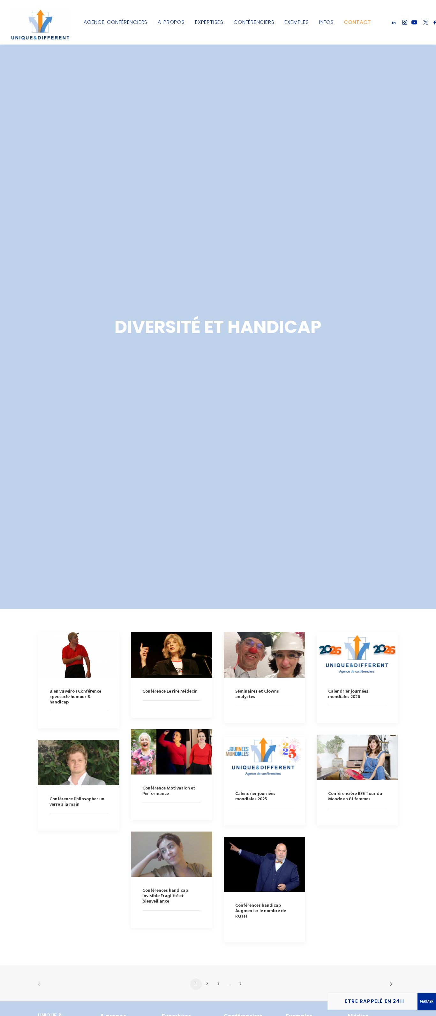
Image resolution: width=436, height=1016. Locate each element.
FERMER (426, 1001)
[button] (395, 22)
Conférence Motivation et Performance (168, 791)
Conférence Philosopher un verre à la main (76, 802)
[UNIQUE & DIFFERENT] (40, 22)
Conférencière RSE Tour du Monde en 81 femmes (355, 796)
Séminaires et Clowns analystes (257, 694)
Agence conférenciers (115, 22)
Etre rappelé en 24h (374, 1001)
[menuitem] (115, 22)
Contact (357, 22)
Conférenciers (254, 22)
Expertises (209, 22)
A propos (171, 22)
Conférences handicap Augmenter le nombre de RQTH (260, 911)
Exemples (296, 22)
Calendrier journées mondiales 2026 (348, 694)
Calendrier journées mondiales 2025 (255, 796)
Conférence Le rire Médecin (170, 691)
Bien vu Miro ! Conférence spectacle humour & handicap (75, 697)
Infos (326, 22)
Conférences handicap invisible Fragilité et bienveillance (165, 896)
